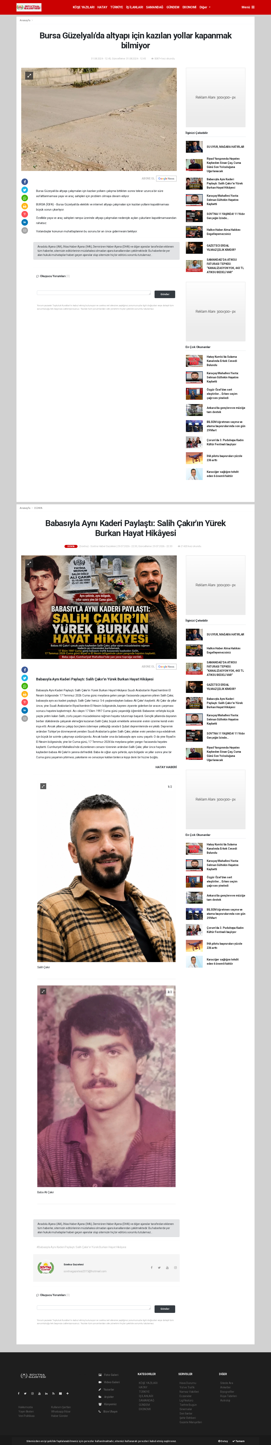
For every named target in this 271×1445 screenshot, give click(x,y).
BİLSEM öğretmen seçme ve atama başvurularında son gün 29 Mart (226, 426)
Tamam (240, 1441)
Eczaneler (186, 1396)
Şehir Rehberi (188, 1417)
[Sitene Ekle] (69, 1393)
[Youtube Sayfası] (41, 1393)
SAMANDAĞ (154, 7)
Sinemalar (186, 1409)
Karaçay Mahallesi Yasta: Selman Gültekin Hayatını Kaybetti (223, 200)
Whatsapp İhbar (60, 1411)
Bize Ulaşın (110, 1411)
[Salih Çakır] (106, 870)
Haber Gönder (59, 1415)
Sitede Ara (226, 1383)
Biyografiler (227, 1391)
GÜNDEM (172, 7)
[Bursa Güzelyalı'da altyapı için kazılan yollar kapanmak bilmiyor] (99, 119)
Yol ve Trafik (187, 1387)
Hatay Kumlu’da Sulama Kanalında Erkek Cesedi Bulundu (222, 361)
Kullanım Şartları (61, 1407)
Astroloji (225, 1400)
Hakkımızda (25, 1407)
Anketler (225, 1387)
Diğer (204, 7)
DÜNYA (38, 507)
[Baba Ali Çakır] (106, 1086)
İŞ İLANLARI (134, 7)
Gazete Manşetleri (191, 1422)
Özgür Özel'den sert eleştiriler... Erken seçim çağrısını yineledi (222, 394)
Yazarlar (108, 1389)
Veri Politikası (26, 1415)
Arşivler (109, 1396)
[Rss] (55, 1393)
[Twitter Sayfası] (27, 1393)
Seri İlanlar (186, 1413)
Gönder (164, 294)
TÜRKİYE (116, 7)
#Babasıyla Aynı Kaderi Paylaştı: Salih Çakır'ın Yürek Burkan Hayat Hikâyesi (81, 1247)
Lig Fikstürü (186, 1400)
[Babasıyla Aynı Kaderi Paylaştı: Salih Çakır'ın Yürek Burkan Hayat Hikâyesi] (99, 607)
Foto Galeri (111, 1374)
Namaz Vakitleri (189, 1391)
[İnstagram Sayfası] (34, 1393)
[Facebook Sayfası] (20, 1393)
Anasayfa (25, 20)
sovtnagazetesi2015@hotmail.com (85, 1271)
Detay (224, 1441)
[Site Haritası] (62, 1393)
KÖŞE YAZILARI (83, 7)
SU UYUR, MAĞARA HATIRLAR (225, 146)
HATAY (102, 7)
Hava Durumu (188, 1383)
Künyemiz (110, 1404)
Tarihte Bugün (188, 1404)
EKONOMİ (189, 7)
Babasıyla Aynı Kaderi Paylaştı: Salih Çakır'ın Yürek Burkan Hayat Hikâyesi (225, 183)
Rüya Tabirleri (228, 1396)
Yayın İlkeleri (26, 1411)
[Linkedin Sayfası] (48, 1393)
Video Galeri (111, 1382)
